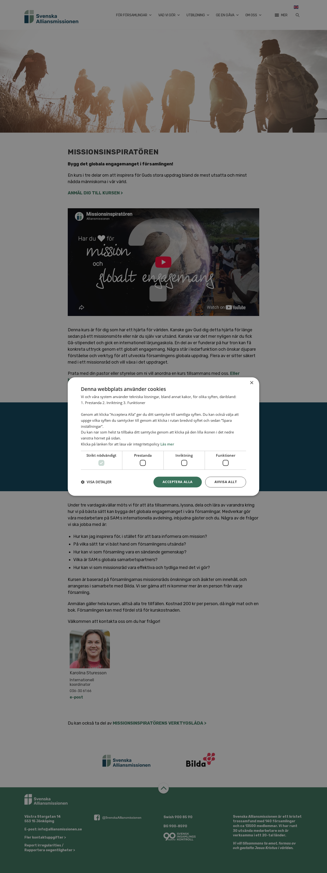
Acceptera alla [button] (178, 481)
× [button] (251, 383)
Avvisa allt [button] (225, 481)
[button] (96, 482)
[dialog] (163, 436)
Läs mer (167, 444)
